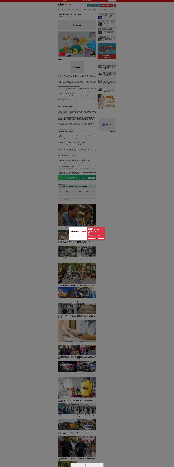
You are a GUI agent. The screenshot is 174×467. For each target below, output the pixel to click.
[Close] (104, 227)
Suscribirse (96, 238)
